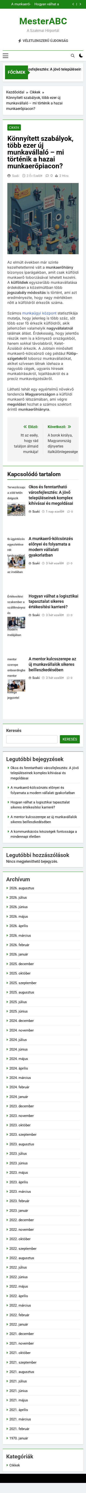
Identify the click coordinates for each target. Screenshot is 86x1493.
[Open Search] (73, 55)
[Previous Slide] (73, 4)
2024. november (21, 1030)
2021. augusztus (21, 1372)
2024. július (18, 1040)
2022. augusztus (21, 1258)
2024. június (18, 1049)
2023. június (18, 1163)
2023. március (20, 1192)
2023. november (21, 1116)
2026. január (18, 954)
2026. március (20, 935)
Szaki (15, 175)
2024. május (18, 1059)
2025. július (18, 1002)
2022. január (18, 1324)
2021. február (19, 1429)
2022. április (18, 1296)
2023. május (18, 1173)
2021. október (20, 1353)
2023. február (19, 1201)
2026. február (19, 945)
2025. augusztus (21, 992)
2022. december (21, 1220)
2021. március (20, 1419)
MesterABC (43, 21)
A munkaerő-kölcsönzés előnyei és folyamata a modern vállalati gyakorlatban (18, 4)
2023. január (18, 1211)
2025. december (21, 964)
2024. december (21, 1021)
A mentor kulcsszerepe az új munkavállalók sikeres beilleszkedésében (52, 664)
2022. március (20, 1305)
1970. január (18, 1438)
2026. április (18, 926)
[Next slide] (80, 4)
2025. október (20, 973)
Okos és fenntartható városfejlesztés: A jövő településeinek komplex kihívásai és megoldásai (45, 773)
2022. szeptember (22, 1249)
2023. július (18, 1154)
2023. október (20, 1125)
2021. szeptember (22, 1362)
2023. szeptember (22, 1135)
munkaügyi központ (39, 313)
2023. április (18, 1182)
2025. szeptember (22, 983)
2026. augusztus (21, 888)
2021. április (18, 1410)
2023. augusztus (21, 1144)
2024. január (18, 1097)
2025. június (18, 1011)
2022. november (21, 1230)
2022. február (19, 1315)
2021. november (21, 1343)
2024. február (19, 1087)
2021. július (18, 1381)
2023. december (21, 1106)
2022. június (18, 1277)
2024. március (20, 1078)
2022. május (18, 1286)
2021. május (18, 1400)
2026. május (18, 916)
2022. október (20, 1239)
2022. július (18, 1267)
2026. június (18, 907)
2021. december (21, 1334)
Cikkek (14, 127)
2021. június (18, 1391)
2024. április (18, 1068)
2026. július (18, 897)
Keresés (13, 730)
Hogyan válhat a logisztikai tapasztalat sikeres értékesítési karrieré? (46, 4)
